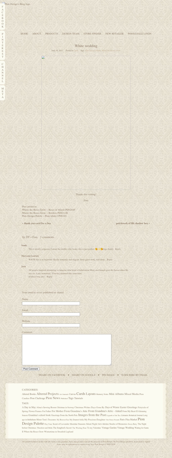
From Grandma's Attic (76, 411)
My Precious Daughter (94, 419)
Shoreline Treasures (77, 424)
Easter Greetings (128, 407)
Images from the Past (92, 415)
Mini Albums (116, 394)
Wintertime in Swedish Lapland (58, 431)
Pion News (53, 398)
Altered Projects (48, 393)
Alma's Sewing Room (46, 407)
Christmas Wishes (82, 407)
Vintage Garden (109, 427)
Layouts (91, 394)
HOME (24, 33)
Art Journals (63, 394)
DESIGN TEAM (70, 33)
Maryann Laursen (30, 255)
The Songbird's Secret (62, 427)
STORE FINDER (92, 33)
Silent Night (91, 423)
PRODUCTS (51, 33)
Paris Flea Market (128, 419)
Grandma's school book (39, 415)
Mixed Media (131, 394)
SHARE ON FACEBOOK (52, 375)
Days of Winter (112, 407)
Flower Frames (35, 411)
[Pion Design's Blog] (16, 4)
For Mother (57, 411)
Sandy (24, 245)
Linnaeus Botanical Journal (132, 415)
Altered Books (29, 394)
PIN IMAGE (108, 375)
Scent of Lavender (61, 423)
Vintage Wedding (125, 427)
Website (26, 321)
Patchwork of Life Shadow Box (133, 223)
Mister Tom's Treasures (46, 419)
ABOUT (36, 33)
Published (64, 398)
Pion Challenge (37, 398)
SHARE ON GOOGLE (83, 375)
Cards (76, 50)
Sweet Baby (132, 424)
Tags (71, 398)
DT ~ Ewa (31, 237)
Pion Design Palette (93, 50)
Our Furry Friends (112, 419)
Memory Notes (102, 394)
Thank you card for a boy (36, 223)
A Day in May (29, 407)
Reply (118, 248)
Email (25, 310)
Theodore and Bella (44, 428)
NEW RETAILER (114, 33)
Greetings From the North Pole (64, 415)
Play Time (48, 424)
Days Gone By (97, 407)
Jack (23, 266)
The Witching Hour (79, 428)
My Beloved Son (63, 419)
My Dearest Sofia (77, 419)
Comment (27, 332)
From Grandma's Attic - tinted (105, 411)
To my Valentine (94, 427)
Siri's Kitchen (103, 424)
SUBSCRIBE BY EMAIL (134, 375)
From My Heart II (130, 411)
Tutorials (78, 398)
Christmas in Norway (65, 407)
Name (25, 299)
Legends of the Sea (113, 415)
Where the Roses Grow (111, 50)
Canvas (72, 394)
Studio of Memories (118, 423)
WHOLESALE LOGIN (140, 33)
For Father (46, 411)
